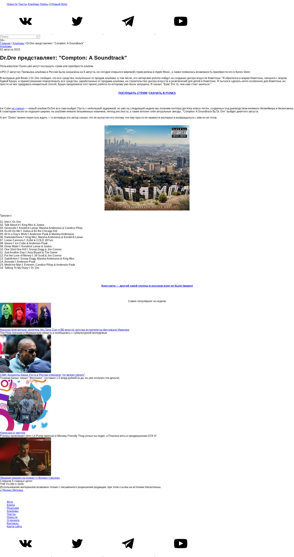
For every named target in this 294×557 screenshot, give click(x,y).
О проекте (13, 520)
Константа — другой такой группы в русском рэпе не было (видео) (147, 285)
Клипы (44, 4)
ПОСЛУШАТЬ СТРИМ (132, 93)
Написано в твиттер (12, 432)
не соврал (18, 108)
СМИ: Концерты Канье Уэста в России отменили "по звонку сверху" (42, 374)
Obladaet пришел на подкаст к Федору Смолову (30, 477)
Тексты (22, 4)
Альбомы (33, 4)
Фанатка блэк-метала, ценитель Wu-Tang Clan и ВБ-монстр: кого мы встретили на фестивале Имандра (64, 329)
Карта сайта (14, 526)
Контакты (13, 523)
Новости (12, 4)
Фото (10, 501)
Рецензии (13, 508)
